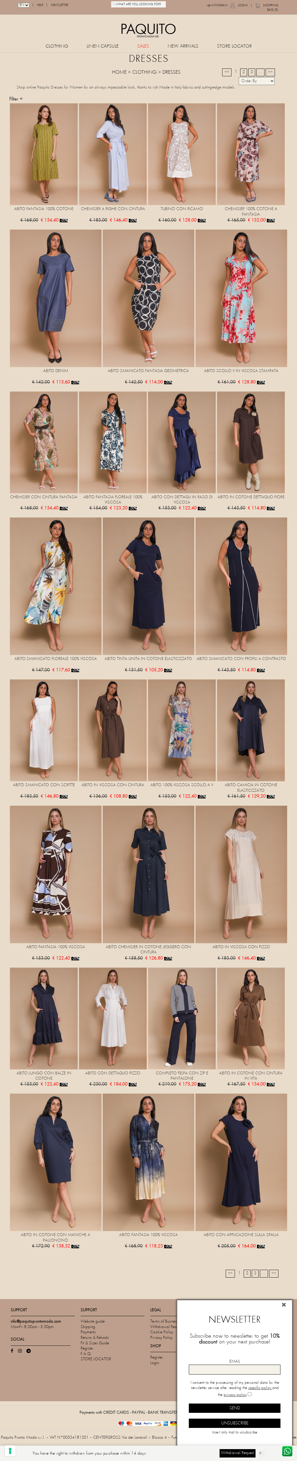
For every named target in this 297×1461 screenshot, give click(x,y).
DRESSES (171, 72)
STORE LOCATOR (234, 46)
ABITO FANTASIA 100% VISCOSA (55, 947)
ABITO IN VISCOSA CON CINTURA (113, 785)
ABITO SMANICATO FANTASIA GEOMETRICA (148, 371)
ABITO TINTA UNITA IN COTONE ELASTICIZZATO (148, 659)
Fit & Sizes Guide (95, 1343)
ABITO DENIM (55, 371)
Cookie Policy (161, 1332)
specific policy (260, 1388)
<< (226, 72)
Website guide (93, 1321)
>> (270, 72)
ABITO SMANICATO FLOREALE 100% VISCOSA (56, 659)
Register (87, 1348)
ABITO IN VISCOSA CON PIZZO (241, 947)
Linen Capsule (103, 46)
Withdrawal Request (166, 1327)
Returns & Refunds (95, 1338)
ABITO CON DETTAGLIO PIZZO (112, 1073)
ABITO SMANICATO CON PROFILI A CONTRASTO (241, 659)
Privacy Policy (161, 1338)
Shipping (88, 1327)
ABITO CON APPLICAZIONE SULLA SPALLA (241, 1235)
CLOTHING (57, 46)
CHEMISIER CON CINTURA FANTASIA (43, 497)
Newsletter (59, 5)
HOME (119, 72)
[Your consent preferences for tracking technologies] (10, 1450)
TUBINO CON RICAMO (182, 209)
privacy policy (235, 1395)
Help (40, 5)
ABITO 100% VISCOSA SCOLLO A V (182, 785)
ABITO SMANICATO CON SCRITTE (44, 785)
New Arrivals (183, 46)
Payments (88, 1332)
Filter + (16, 99)
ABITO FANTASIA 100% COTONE (43, 209)
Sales (143, 46)
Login (243, 5)
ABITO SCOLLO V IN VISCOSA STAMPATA (241, 371)
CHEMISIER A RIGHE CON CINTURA (113, 209)
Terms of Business (164, 1321)
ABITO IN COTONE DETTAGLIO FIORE (251, 497)
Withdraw (219, 5)
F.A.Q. (86, 1354)
